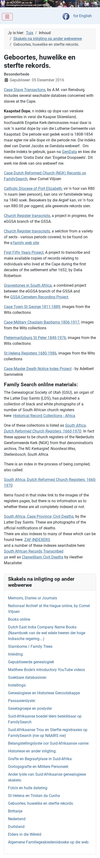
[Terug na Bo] (91, 849)
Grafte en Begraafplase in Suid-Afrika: (40, 759)
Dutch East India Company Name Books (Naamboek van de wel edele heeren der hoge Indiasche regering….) (46, 633)
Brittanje (15, 811)
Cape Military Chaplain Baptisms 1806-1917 (41, 322)
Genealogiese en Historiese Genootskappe (44, 693)
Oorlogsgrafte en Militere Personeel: (38, 766)
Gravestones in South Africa (28, 285)
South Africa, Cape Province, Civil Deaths (39, 516)
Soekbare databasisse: (27, 677)
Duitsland (16, 826)
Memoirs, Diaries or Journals (32, 598)
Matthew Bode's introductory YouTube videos (46, 669)
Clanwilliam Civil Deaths (42, 557)
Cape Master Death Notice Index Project (38, 368)
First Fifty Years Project (23, 252)
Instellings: (17, 685)
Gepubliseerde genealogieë (31, 662)
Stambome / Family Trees (30, 646)
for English (82, 16)
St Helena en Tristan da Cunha (34, 795)
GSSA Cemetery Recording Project (39, 297)
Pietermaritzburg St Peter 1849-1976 (35, 337)
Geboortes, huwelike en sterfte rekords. (41, 803)
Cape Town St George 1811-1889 (32, 306)
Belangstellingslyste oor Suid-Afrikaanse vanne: (48, 743)
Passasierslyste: (22, 700)
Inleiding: (16, 654)
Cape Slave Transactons (24, 89)
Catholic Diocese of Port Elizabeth (33, 188)
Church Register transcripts (27, 215)
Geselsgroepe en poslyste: (30, 708)
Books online (19, 619)
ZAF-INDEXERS (37, 539)
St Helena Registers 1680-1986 (30, 353)
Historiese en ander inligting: (32, 751)
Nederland (16, 819)
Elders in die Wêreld (24, 834)
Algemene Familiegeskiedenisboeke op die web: (48, 842)
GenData (69, 151)
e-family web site (24, 242)
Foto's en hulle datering (27, 788)
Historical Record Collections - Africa (44, 415)
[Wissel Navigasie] (7, 16)
